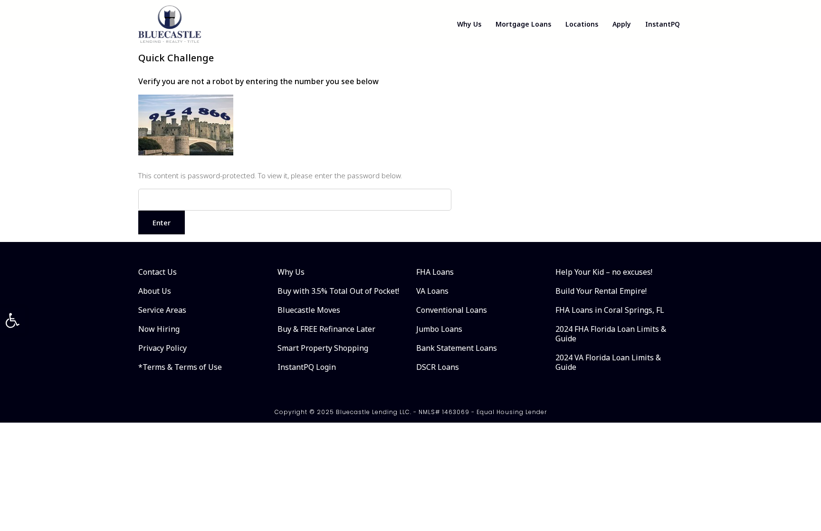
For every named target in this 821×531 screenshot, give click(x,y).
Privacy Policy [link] (162, 348)
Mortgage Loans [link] (523, 24)
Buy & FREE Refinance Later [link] (326, 329)
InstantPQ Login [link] (306, 367)
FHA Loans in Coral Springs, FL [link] (609, 310)
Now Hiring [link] (159, 329)
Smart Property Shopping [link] (322, 348)
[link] (12, 320)
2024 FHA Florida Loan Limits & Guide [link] (610, 333)
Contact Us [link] (157, 272)
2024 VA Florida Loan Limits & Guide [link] (608, 362)
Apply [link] (621, 24)
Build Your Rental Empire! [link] (601, 291)
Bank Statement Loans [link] (456, 348)
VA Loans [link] (432, 291)
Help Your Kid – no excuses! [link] (603, 272)
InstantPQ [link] (662, 24)
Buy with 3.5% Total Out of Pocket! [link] (338, 291)
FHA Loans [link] (435, 272)
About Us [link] (154, 291)
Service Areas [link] (162, 310)
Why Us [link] (469, 24)
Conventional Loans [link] (451, 310)
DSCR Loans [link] (437, 367)
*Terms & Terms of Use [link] (180, 367)
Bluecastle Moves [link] (308, 310)
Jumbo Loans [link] (439, 329)
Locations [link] (581, 24)
